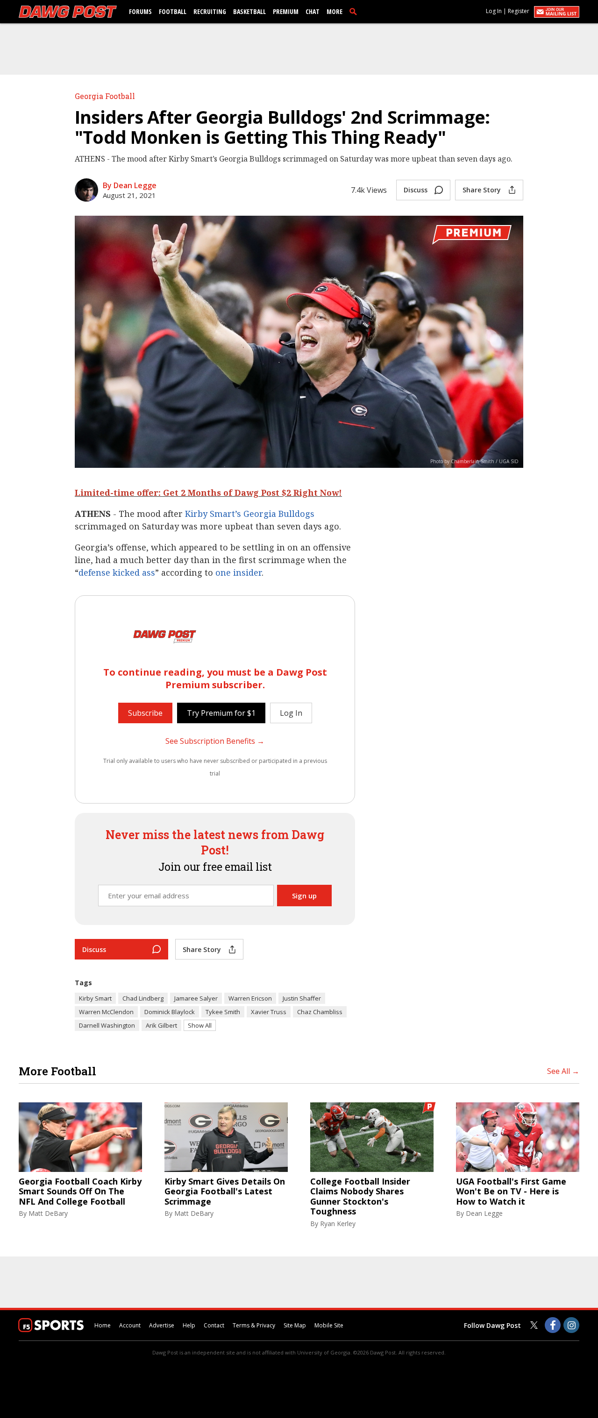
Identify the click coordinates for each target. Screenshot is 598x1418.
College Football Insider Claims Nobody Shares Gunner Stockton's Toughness (360, 1197)
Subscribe (145, 713)
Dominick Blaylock (169, 1012)
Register (518, 11)
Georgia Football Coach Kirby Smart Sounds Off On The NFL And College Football (80, 1192)
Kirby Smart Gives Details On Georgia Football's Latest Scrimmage (224, 1192)
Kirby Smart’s (213, 513)
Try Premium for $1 (221, 713)
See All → (563, 1071)
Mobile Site (328, 1325)
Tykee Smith (223, 1012)
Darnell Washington (107, 1025)
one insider (238, 572)
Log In (494, 11)
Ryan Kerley (338, 1223)
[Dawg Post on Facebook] (553, 1325)
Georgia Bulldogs (278, 513)
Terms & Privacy (254, 1325)
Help (189, 1325)
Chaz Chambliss (319, 1012)
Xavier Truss (268, 1012)
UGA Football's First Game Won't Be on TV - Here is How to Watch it (511, 1192)
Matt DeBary (48, 1213)
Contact (214, 1325)
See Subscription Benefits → (214, 741)
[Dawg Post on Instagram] (571, 1325)
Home (102, 1325)
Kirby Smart (95, 998)
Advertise (161, 1325)
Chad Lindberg (143, 998)
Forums (140, 11)
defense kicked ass (116, 572)
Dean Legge (484, 1213)
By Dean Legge (130, 185)
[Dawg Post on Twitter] (534, 1325)
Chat (313, 11)
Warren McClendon (106, 1012)
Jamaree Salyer (196, 998)
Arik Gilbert (161, 1025)
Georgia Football (105, 96)
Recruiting (209, 11)
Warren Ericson (250, 998)
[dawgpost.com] (68, 12)
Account (130, 1325)
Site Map (295, 1325)
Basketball (249, 11)
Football (172, 11)
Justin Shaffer (302, 998)
